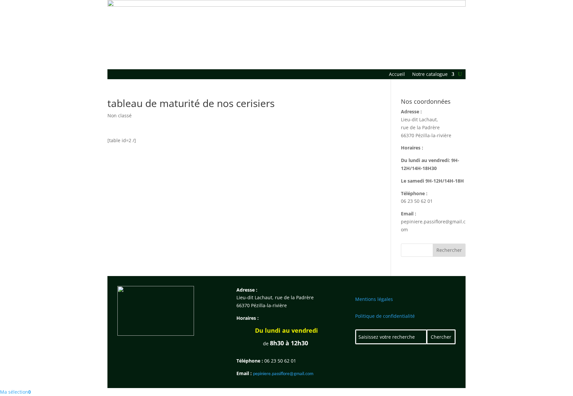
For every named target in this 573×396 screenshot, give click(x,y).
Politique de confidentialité (385, 316)
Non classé (119, 115)
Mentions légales (374, 299)
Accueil (397, 74)
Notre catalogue (430, 74)
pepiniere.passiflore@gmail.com (283, 373)
